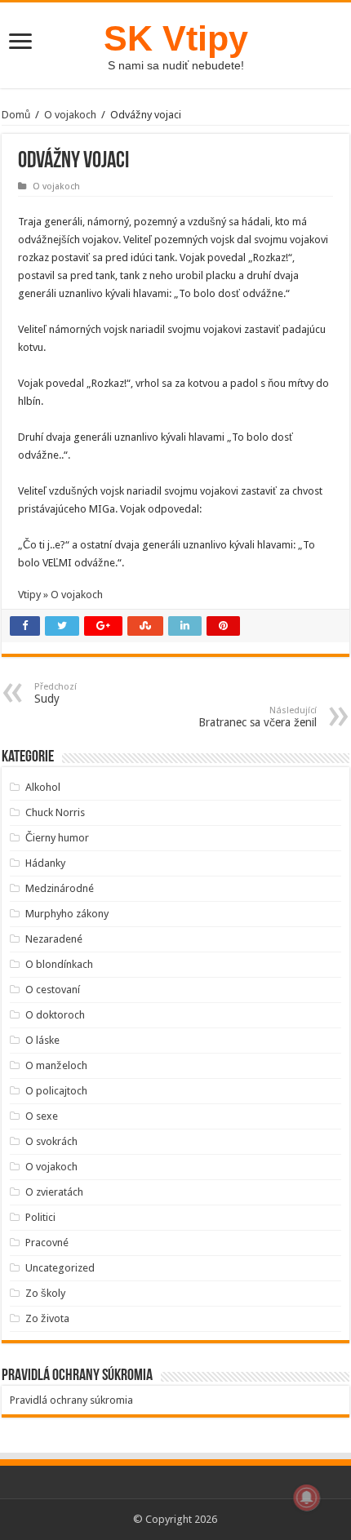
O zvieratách (54, 1192)
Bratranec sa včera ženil (257, 717)
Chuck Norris (55, 812)
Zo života (47, 1318)
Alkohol (42, 787)
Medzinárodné (59, 888)
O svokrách (51, 1141)
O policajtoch (56, 1091)
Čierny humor (57, 838)
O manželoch (56, 1065)
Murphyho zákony (67, 914)
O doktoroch (55, 1015)
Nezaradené (53, 939)
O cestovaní (52, 989)
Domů (16, 115)
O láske (42, 1040)
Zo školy (45, 1293)
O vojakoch (70, 115)
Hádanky (45, 863)
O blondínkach (59, 964)
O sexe (41, 1116)
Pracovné (47, 1242)
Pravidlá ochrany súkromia (71, 1400)
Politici (40, 1217)
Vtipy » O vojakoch (60, 594)
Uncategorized (60, 1268)
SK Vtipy (176, 38)
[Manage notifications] (307, 1498)
